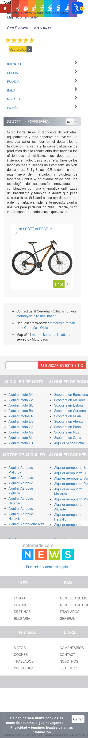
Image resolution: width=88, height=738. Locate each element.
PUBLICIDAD (23, 668)
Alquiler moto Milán (22, 394)
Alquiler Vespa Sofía (69, 443)
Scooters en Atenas (68, 421)
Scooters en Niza (67, 432)
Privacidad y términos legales (47, 566)
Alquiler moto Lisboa (23, 421)
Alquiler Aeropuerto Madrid (28, 483)
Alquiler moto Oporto (23, 426)
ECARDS (20, 604)
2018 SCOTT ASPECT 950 (34, 228)
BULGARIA (22, 618)
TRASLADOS (24, 661)
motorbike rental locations (51, 334)
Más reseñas (18, 49)
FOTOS (19, 598)
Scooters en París (67, 426)
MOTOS (20, 647)
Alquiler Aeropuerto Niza (26, 523)
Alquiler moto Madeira (24, 432)
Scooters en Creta (67, 437)
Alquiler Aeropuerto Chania (28, 508)
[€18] (42, 255)
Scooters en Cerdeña (70, 410)
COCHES (21, 654)
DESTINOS (22, 611)
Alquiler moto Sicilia (22, 405)
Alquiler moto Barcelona (26, 410)
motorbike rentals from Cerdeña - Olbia (46, 325)
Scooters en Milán (67, 416)
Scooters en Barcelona (71, 394)
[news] (48, 550)
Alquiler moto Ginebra (24, 443)
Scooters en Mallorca (70, 399)
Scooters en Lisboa (68, 405)
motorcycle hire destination (36, 315)
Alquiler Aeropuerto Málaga (28, 477)
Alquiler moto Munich (24, 437)
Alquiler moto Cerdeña (25, 399)
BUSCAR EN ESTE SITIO (63, 365)
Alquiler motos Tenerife (25, 416)
